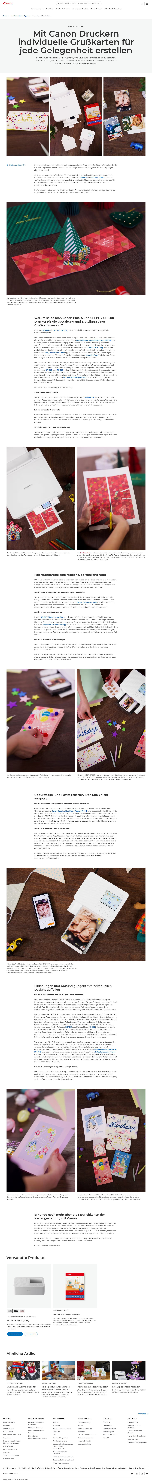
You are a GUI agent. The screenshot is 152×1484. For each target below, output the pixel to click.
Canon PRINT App (95, 348)
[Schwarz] (16, 1311)
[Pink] (22, 1311)
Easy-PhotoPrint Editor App (54, 625)
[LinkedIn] (142, 1473)
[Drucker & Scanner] (71, 9)
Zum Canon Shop (15, 1334)
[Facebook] (132, 1473)
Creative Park (92, 355)
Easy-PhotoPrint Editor (55, 353)
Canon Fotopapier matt (87, 602)
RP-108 (60, 370)
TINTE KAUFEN (30, 1334)
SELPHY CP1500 (98, 178)
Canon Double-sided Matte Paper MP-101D (94, 340)
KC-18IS (68, 1027)
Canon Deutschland (11, 1473)
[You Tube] (147, 1473)
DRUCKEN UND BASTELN (15, 1383)
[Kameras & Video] (44, 9)
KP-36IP (49, 370)
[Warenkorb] (147, 3)
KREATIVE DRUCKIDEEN (76, 26)
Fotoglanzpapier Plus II (105, 1052)
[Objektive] (54, 9)
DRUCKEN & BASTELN (49, 1383)
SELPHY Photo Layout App (74, 378)
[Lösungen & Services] (89, 9)
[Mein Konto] (142, 3)
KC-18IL (92, 1027)
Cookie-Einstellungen (137, 1468)
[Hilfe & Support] (103, 9)
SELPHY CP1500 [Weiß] (18, 1320)
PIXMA (84, 178)
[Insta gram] (137, 1473)
